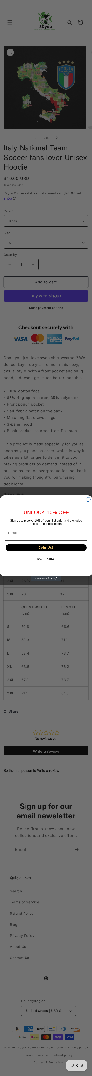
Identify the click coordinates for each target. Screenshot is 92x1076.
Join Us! (46, 547)
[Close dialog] (88, 499)
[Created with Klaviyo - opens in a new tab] (46, 578)
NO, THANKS (46, 559)
